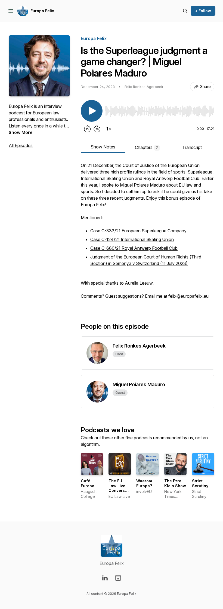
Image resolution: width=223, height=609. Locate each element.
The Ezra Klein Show (175, 483)
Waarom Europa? (144, 483)
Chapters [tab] (146, 147)
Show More (21, 132)
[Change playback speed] (108, 129)
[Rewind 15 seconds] (87, 129)
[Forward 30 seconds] (97, 129)
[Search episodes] (185, 11)
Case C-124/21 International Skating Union (132, 239)
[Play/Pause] (92, 111)
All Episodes (21, 145)
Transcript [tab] (192, 147)
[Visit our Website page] (118, 578)
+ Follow (203, 10)
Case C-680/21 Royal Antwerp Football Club (134, 248)
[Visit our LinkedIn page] (105, 578)
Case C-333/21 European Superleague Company (138, 230)
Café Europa (87, 483)
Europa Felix (42, 10)
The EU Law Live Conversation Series (122, 488)
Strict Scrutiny (200, 483)
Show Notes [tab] (103, 147)
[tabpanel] (147, 233)
